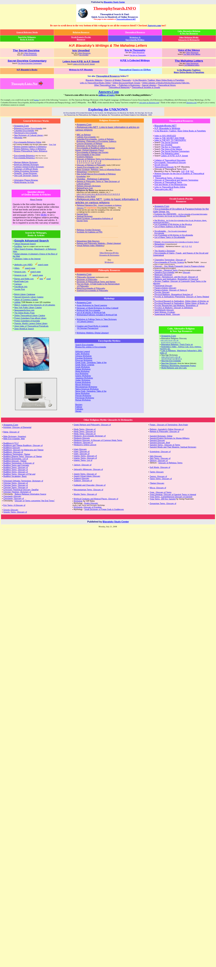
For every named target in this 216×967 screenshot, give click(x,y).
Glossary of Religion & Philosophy (91, 165)
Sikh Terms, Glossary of (160, 458)
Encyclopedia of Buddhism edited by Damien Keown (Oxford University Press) (95, 149)
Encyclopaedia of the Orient (88, 154)
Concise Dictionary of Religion (89, 143)
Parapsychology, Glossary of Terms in (170, 290)
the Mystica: (180, 221)
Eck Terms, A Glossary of (14, 505)
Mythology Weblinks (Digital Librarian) (93, 333)
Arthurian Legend (82, 351)
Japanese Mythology (84, 378)
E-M (187, 171)
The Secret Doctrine (30, 55)
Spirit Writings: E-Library (164, 312)
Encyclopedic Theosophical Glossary (170, 162)
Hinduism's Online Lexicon (85, 445)
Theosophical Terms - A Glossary (169, 178)
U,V (92, 163)
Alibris (17, 268)
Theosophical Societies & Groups (146, 87)
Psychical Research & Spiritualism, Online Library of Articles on (181, 301)
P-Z (190, 246)
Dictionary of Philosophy (87, 279)
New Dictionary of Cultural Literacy (28, 135)
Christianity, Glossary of (13, 498)
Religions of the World (86, 196)
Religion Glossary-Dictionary (89, 186)
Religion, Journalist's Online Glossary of (167, 429)
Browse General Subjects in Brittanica (30, 147)
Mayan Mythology (83, 384)
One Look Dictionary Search (26, 175)
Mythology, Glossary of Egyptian (88, 507)
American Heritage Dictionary (26, 164)
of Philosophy (83, 286)
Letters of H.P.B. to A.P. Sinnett (84, 64)
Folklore (78, 407)
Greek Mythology (82, 367)
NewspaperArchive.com (24, 310)
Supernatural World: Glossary (167, 314)
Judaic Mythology (82, 380)
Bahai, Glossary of (11, 432)
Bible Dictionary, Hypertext (14, 436)
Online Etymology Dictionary (26, 171)
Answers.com (154, 25)
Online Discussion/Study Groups (126, 83)
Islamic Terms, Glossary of (85, 456)
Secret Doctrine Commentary (27, 60)
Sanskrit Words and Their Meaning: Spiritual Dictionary (173, 447)
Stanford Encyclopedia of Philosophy (92, 290)
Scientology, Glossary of (160, 452)
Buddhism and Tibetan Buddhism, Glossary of (23, 445)
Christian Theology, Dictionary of (17, 492)
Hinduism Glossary (82, 438)
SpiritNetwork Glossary (164, 310)
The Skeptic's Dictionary (164, 251)
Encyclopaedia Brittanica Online (27, 142)
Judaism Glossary (81, 478)
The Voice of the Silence (191, 54)
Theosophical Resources (135, 32)
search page (43, 265)
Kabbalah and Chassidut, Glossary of (90, 485)
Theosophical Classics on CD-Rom (135, 70)
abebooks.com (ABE (23, 265)
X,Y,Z (99, 163)
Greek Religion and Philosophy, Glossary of (92, 425)
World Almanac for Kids (24, 182)
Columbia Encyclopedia (24, 130)
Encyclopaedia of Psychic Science (169, 262)
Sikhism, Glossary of (159, 460)
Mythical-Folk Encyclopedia (88, 310)
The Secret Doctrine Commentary (30, 63)
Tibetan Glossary (157, 483)
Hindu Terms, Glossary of (85, 429)
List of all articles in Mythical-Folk (91, 312)
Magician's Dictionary (163, 275)
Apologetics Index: (180, 348)
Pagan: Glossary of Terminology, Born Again (169, 425)
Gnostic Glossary (10, 510)
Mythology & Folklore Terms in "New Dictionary (97, 319)
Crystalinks (159, 246)
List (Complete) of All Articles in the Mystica (173, 224)
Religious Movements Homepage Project (178, 366)
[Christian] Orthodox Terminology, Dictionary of (23, 481)
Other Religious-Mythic (189, 37)
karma (36, 100)
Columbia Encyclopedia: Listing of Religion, (95, 139)
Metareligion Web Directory (88, 241)
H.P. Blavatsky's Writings (167, 128)
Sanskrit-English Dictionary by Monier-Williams (170, 438)
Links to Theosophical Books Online (169, 187)
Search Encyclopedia (84, 345)
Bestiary (78, 404)
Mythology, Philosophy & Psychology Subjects (96, 141)
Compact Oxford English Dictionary (29, 167)
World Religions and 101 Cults (174, 368)
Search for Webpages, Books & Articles (27, 38)
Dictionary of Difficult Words (26, 169)
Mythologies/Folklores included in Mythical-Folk (97, 315)
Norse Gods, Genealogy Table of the (90, 391)
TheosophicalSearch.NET (126, 19)
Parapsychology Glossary (165, 288)
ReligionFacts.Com (85, 188)
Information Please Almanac (26, 180)
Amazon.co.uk (20, 275)
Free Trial (52, 144)
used (48, 279)
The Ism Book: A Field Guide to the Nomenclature (98, 284)
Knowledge (81, 176)
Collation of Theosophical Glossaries (170, 160)
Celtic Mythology (82, 354)
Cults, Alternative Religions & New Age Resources (189, 32)
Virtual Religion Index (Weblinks (90, 245)
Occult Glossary (161, 165)
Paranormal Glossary (163, 286)
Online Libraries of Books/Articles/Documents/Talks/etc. (166, 83)
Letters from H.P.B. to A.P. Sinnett (81, 61)
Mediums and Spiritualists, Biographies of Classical (176, 279)
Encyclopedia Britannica (24, 155)
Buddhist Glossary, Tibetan (14, 461)
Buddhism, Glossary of (13, 452)
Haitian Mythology (83, 369)
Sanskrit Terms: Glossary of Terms (165, 445)
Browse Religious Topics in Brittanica (30, 149)
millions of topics (106, 95)
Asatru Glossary (91, 503)
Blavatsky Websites (94, 80)
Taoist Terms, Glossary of (161, 479)
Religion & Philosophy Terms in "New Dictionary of (98, 181)
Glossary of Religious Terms (99, 159)
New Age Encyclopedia (171, 361)
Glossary (186, 272)
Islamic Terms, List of (83, 460)
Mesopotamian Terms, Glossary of (88, 490)
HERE (44, 215)
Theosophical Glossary (164, 167)
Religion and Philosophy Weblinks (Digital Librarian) (99, 243)
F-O (186, 246)
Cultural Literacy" (84, 184)
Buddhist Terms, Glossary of (15, 467)
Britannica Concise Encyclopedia (28, 128)
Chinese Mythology (83, 356)
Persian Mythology (83, 396)
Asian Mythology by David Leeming (92, 305)
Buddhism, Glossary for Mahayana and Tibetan (23, 450)
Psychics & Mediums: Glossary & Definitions (173, 308)
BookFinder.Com (21, 281)
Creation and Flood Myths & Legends (92, 326)
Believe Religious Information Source (30, 494)
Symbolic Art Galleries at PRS (89, 232)
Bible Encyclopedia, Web (14, 439)
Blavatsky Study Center (114, 2)
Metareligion (82, 172)
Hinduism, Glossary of (83, 442)
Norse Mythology (82, 393)
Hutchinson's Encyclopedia (25, 133)
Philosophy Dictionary (86, 277)
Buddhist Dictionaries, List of (15, 459)
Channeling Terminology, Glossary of (170, 260)
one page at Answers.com (149, 102)
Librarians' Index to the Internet (27, 259)
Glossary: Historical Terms (166, 270)
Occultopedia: (170, 231)
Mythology (78, 501)
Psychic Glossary (162, 292)
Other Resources (30, 53)
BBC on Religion (84, 135)
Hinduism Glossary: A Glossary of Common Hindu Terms (98, 440)
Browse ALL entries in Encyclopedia (90, 347)
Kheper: (176, 242)
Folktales (79, 409)
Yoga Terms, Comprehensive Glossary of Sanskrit (171, 497)
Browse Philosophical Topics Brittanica (30, 151)
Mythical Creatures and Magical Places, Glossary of (96, 499)
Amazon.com (20, 272)
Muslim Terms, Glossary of (85, 494)
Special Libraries (149, 85)
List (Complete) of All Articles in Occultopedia (173, 235)
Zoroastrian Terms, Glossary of (163, 503)
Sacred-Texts (82, 214)
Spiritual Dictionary (85, 216)
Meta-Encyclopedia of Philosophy (91, 288)
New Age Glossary (169, 363)
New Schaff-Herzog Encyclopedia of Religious (96, 174)
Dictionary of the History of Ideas (91, 146)
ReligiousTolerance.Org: (99, 205)
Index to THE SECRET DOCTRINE (169, 138)
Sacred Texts (82, 221)
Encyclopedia (159, 233)
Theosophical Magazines (119, 87)
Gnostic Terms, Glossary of (15, 512)
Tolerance (80, 208)
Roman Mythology (83, 400)
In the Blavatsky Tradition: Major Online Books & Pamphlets (158, 80)
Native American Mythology (87, 389)
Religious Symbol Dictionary (89, 230)
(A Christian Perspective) (87, 328)
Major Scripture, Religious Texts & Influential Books (99, 169)
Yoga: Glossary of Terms (160, 492)
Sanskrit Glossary (157, 440)
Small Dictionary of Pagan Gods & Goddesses (104, 509)
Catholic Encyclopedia (86, 137)
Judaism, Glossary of (83, 480)
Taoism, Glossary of (158, 476)
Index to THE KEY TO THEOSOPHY (170, 140)
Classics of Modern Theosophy (118, 80)
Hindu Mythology (82, 371)
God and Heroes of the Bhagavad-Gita (170, 184)
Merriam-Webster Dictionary (26, 162)
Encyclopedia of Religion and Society (92, 152)
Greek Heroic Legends (84, 365)
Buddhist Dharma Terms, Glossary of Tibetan (22, 456)
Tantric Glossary (157, 472)
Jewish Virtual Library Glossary (87, 476)
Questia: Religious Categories (93, 179)
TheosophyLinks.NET (163, 189)
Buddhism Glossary (11, 448)
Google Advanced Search (31, 240)
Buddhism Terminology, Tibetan (16, 454)
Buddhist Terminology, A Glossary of (18, 463)
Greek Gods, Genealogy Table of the (91, 362)
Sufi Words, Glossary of (160, 467)
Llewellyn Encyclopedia (164, 272)
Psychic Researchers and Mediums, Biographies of (176, 305)
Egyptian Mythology (83, 358)
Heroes (78, 411)
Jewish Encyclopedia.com (88, 167)
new (41, 279)
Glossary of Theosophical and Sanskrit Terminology (176, 180)
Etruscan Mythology (83, 360)
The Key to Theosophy (138, 55)
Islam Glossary (80, 449)
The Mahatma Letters (191, 65)
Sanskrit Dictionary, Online (161, 436)
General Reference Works (27, 32)
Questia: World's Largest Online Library (30, 323)
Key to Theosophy (135, 50)
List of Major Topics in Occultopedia (169, 237)
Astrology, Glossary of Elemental (17, 427)
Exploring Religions (85, 157)
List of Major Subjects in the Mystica (170, 226)
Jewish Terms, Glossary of (85, 474)
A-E (183, 246)
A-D (183, 171)
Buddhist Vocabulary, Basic (15, 476)
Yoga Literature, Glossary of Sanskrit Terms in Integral (173, 494)
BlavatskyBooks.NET (165, 125)
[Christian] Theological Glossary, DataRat (20, 490)
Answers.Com (108, 92)
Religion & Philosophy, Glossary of (164, 431)
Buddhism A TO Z (11, 443)
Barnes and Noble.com (24, 279)
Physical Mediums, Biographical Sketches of (173, 294)
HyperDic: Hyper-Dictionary (25, 173)
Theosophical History (167, 85)
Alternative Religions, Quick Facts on (177, 344)
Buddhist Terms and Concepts (16, 465)
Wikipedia (18, 138)
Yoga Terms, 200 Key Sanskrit (163, 499)
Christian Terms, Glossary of (15, 483)
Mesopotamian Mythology (86, 387)
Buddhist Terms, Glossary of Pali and (19, 474)
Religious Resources (81, 32)
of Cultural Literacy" (85, 321)
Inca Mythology (81, 373)
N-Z (192, 171)
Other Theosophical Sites (105, 85)
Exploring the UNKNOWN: (180, 215)
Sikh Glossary (156, 456)
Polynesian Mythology (84, 398)
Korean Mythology (83, 382)
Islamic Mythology (83, 376)
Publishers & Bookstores (129, 85)
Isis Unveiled (83, 55)
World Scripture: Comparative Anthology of (95, 218)
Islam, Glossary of (81, 451)
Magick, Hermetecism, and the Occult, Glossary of (176, 277)
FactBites (18, 246)
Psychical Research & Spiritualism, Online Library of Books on (181, 303)
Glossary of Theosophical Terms (168, 182)
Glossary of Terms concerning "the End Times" (35, 501)
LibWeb (17, 302)
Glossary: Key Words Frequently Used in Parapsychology (179, 266)
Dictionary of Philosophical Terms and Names (96, 282)
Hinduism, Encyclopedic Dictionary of (90, 436)
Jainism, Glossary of (82, 465)
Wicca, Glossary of (158, 488)
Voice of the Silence (189, 50)
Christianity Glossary (12, 496)
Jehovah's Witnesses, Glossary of (88, 469)
